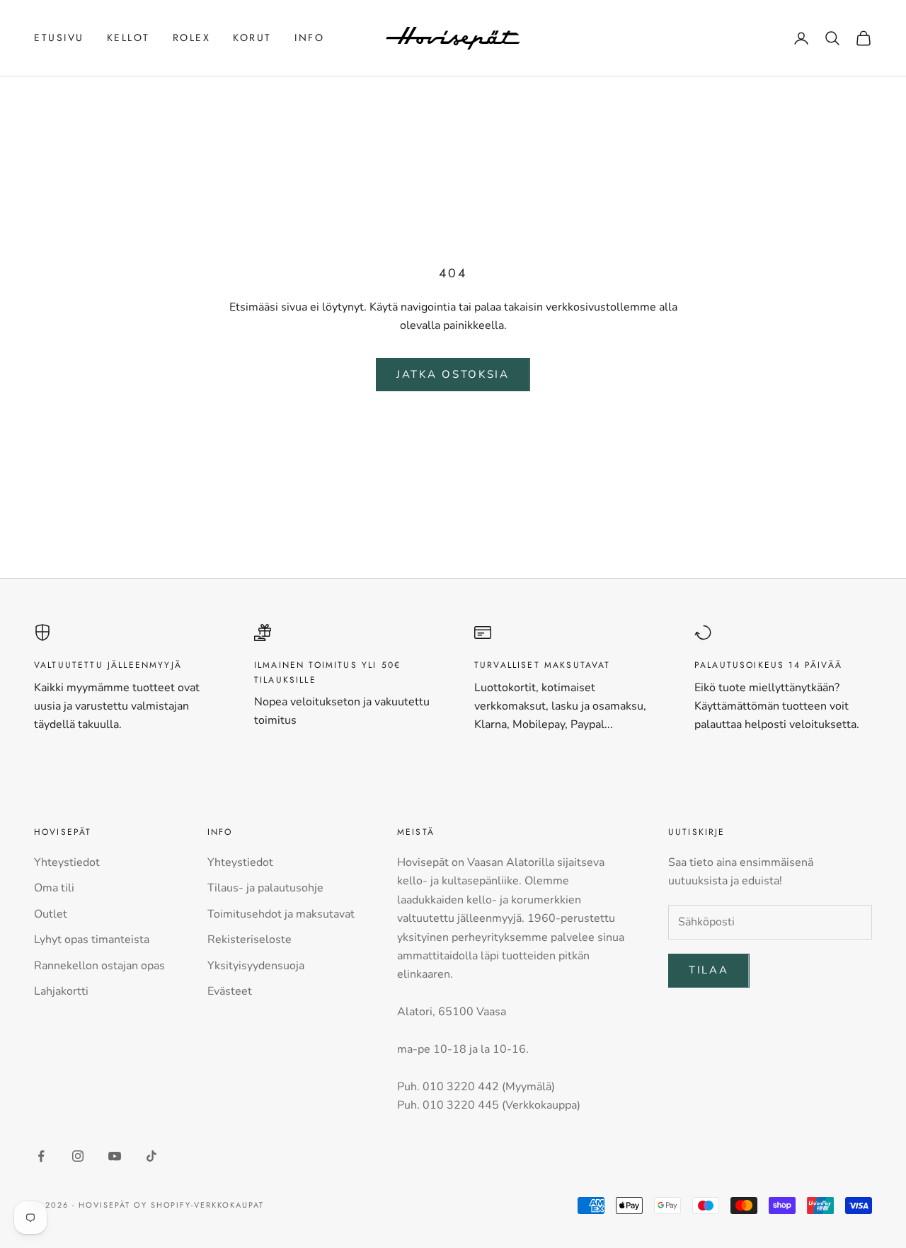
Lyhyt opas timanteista (91, 939)
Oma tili (54, 888)
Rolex (192, 37)
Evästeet (229, 991)
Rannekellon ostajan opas (99, 965)
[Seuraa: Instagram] (78, 1156)
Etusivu (59, 37)
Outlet (50, 914)
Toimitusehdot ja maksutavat (281, 914)
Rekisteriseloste (249, 939)
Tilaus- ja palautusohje (265, 888)
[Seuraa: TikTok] (151, 1156)
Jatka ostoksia (453, 374)
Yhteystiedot (67, 862)
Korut (252, 37)
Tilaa (709, 970)
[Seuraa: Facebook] (41, 1156)
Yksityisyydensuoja (255, 965)
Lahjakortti (61, 991)
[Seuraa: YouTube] (115, 1156)
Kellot (128, 37)
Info (309, 37)
